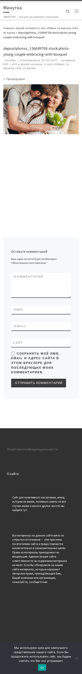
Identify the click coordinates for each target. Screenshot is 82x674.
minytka (10, 60)
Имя (18, 309)
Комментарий (28, 276)
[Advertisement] (41, 178)
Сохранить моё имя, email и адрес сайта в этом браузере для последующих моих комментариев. (35, 363)
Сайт (18, 342)
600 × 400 (10, 64)
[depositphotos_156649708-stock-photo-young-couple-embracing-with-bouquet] (41, 109)
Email (19, 326)
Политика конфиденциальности (32, 449)
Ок (42, 667)
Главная (8, 28)
